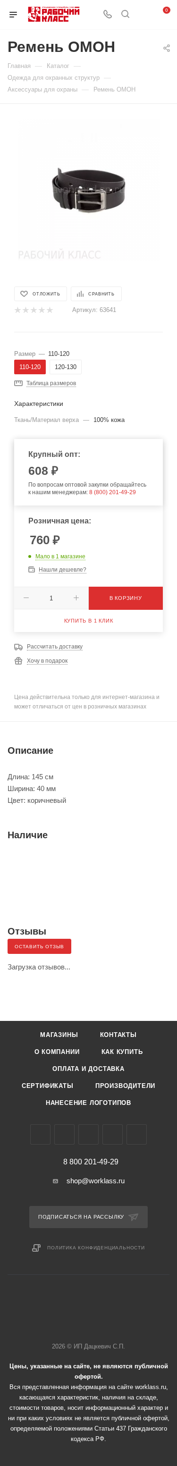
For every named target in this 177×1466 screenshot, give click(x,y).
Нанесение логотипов (88, 1102)
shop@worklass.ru (96, 1181)
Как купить (122, 1051)
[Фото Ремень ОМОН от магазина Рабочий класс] (89, 189)
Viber (88, 1134)
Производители (125, 1085)
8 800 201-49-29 (90, 1162)
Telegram (64, 1134)
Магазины (59, 1034)
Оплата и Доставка (88, 1068)
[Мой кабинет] (143, 15)
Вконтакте (40, 1134)
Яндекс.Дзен (136, 1134)
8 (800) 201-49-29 (112, 492)
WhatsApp (112, 1134)
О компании (57, 1051)
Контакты (118, 1034)
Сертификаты (48, 1085)
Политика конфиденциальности (96, 1247)
